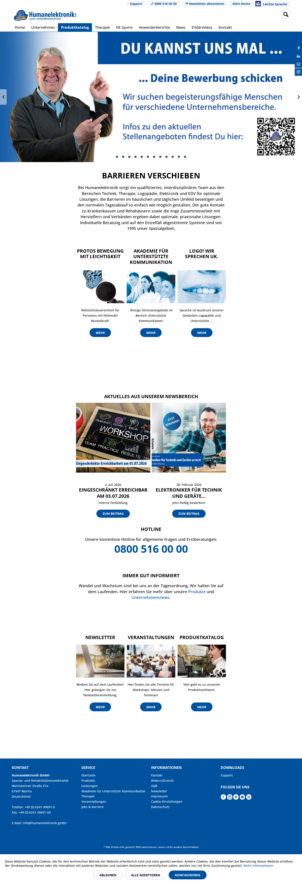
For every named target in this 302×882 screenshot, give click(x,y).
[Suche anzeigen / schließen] (285, 14)
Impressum (159, 796)
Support (136, 4)
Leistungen (89, 786)
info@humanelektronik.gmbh (45, 823)
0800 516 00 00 (165, 4)
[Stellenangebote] (151, 97)
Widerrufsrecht (162, 780)
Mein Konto (241, 4)
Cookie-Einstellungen (166, 801)
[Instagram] (298, 72)
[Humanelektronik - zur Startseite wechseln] (45, 15)
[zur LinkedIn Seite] (249, 798)
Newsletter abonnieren (206, 4)
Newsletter (159, 791)
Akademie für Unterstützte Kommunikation (113, 791)
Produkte (197, 591)
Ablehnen (107, 875)
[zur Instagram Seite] (229, 798)
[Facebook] (298, 48)
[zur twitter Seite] (236, 798)
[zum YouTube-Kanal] (242, 798)
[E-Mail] (298, 64)
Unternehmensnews (151, 597)
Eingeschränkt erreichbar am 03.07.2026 (113, 493)
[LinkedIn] (298, 56)
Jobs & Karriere (92, 807)
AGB (154, 786)
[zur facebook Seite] (223, 798)
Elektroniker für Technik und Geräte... (189, 493)
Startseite (88, 775)
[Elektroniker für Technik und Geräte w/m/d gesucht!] (189, 438)
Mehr (100, 333)
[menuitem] (251, 14)
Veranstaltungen (93, 801)
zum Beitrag (113, 513)
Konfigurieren (187, 875)
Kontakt (156, 775)
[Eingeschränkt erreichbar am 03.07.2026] (113, 438)
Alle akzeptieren (145, 875)
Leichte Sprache (274, 4)
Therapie (88, 796)
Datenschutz (160, 807)
